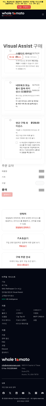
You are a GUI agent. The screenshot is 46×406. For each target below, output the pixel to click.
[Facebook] (3, 393)
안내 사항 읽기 (23, 265)
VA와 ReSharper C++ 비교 (11, 289)
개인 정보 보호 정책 (9, 387)
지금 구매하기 (24, 7)
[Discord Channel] (42, 393)
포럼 (35, 320)
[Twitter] (10, 393)
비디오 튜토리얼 (22, 323)
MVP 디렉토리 (38, 317)
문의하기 (5, 352)
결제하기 (7, 194)
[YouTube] (23, 393)
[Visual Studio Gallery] (36, 393)
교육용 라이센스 (8, 296)
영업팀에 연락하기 (23, 227)
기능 (3, 282)
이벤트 (35, 313)
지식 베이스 (6, 320)
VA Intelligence (10, 299)
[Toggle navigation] (42, 14)
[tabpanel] (23, 81)
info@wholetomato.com (11, 365)
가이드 (4, 323)
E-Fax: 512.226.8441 (9, 368)
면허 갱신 (5, 338)
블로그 (4, 313)
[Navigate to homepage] (14, 13)
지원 (3, 335)
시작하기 (19, 313)
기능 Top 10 (20, 317)
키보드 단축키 (21, 320)
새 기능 (4, 285)
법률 (3, 383)
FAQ (3, 342)
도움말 (4, 317)
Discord (5, 349)
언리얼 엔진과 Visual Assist (12, 292)
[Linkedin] (16, 393)
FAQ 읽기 (23, 246)
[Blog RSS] (29, 393)
